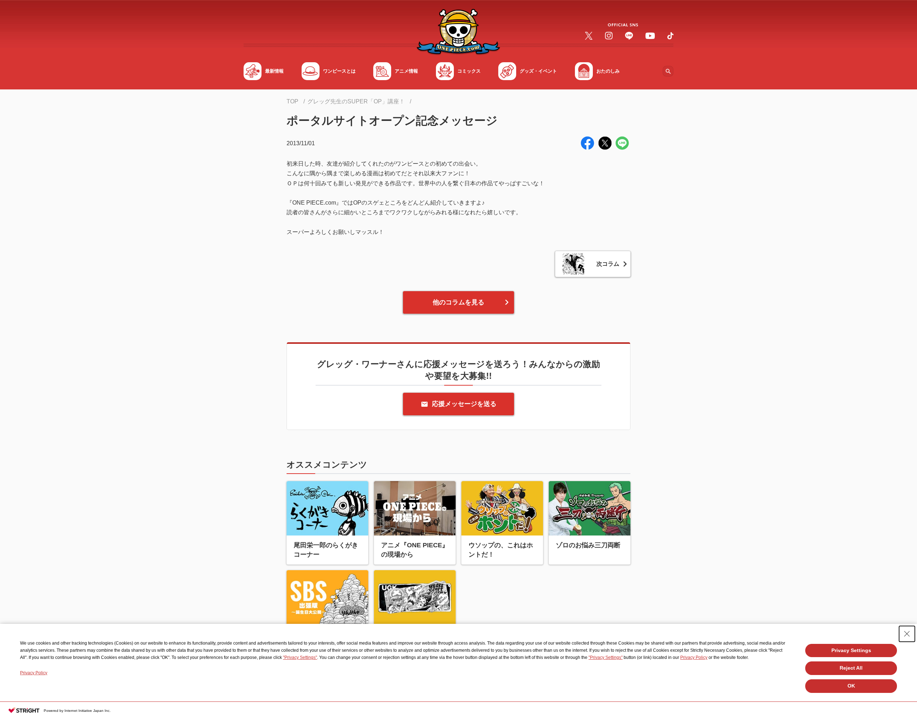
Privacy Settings (851, 650)
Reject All (851, 668)
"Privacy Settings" (300, 657)
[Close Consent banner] (907, 634)
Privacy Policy (693, 657)
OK (851, 686)
